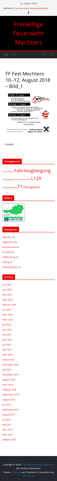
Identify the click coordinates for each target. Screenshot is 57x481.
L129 (36, 178)
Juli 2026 (6, 284)
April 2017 (7, 429)
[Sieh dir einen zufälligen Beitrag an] (51, 54)
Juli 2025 (6, 309)
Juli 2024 (6, 324)
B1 (3, 172)
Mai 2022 (7, 349)
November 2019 (10, 374)
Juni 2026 (7, 289)
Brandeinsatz (9, 247)
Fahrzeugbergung (32, 171)
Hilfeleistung (8, 257)
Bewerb (11, 172)
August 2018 (8, 399)
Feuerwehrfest (25, 179)
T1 (19, 186)
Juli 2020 (6, 369)
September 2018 (10, 394)
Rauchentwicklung (9, 187)
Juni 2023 (7, 339)
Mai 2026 (7, 294)
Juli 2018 (6, 404)
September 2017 (10, 409)
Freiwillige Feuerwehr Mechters (28, 33)
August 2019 (8, 379)
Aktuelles (7, 237)
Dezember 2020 (10, 364)
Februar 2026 (9, 304)
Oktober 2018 (9, 389)
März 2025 (7, 319)
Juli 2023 (6, 334)
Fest (16, 179)
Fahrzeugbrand (8, 179)
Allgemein (7, 242)
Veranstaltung (9, 267)
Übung (5, 262)
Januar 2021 (8, 359)
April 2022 (7, 354)
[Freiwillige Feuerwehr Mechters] (6, 54)
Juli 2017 (6, 419)
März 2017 (7, 434)
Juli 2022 (6, 344)
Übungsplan (31, 187)
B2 (6, 172)
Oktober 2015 (9, 439)
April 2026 (7, 299)
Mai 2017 (7, 424)
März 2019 (7, 384)
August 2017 (8, 414)
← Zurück (8, 144)
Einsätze (6, 252)
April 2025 (7, 314)
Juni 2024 (7, 329)
